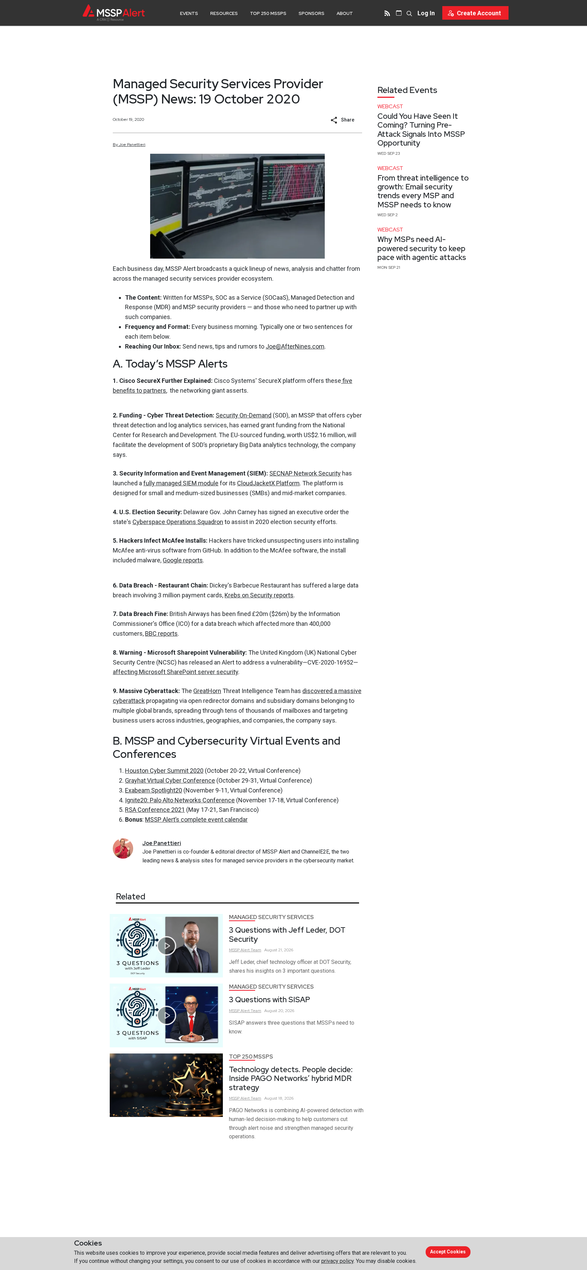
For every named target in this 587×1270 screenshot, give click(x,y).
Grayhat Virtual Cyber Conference (170, 780)
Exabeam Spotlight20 (153, 790)
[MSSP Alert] (114, 12)
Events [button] (189, 13)
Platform (288, 483)
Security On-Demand (243, 415)
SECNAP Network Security (305, 473)
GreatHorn (207, 690)
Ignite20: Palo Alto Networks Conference (180, 800)
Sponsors (311, 13)
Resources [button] (224, 13)
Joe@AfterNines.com (295, 346)
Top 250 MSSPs (268, 13)
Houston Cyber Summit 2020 (164, 770)
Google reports (183, 560)
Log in (426, 13)
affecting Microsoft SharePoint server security (175, 671)
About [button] (345, 13)
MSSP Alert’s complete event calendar (196, 819)
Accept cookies (448, 1251)
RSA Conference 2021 (155, 809)
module (208, 483)
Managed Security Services (271, 917)
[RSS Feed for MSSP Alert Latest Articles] (387, 13)
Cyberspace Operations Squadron (177, 521)
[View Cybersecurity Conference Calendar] (399, 13)
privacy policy (337, 1261)
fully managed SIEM (170, 483)
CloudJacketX (256, 483)
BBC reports (161, 633)
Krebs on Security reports (259, 595)
